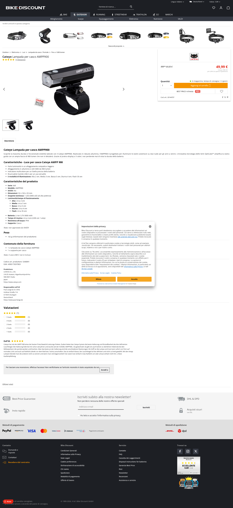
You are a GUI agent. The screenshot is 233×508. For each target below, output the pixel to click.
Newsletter (123, 473)
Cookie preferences (68, 462)
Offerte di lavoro (67, 480)
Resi (120, 469)
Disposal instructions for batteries (133, 462)
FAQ (120, 454)
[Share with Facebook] (222, 97)
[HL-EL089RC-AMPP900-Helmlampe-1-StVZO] (64, 89)
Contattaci (12, 457)
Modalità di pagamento (70, 476)
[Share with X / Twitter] (224, 97)
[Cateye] (194, 56)
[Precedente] (4, 89)
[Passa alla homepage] (25, 7)
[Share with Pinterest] (227, 97)
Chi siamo (65, 469)
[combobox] (113, 6)
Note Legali (65, 458)
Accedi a (104, 370)
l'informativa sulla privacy (108, 415)
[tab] (9, 141)
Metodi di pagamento (13, 425)
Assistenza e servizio (127, 480)
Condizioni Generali (69, 450)
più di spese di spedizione (217, 71)
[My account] (221, 7)
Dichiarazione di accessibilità (72, 465)
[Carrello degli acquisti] (227, 7)
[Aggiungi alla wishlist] (221, 91)
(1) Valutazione (20, 60)
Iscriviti (146, 407)
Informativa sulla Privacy (71, 454)
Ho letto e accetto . (100, 415)
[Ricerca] (131, 6)
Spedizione (65, 473)
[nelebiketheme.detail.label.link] (16, 35)
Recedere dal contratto (19, 462)
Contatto (122, 450)
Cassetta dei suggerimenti (129, 458)
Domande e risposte (13, 451)
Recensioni (123, 476)
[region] (116, 35)
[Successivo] (123, 89)
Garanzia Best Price (127, 465)
